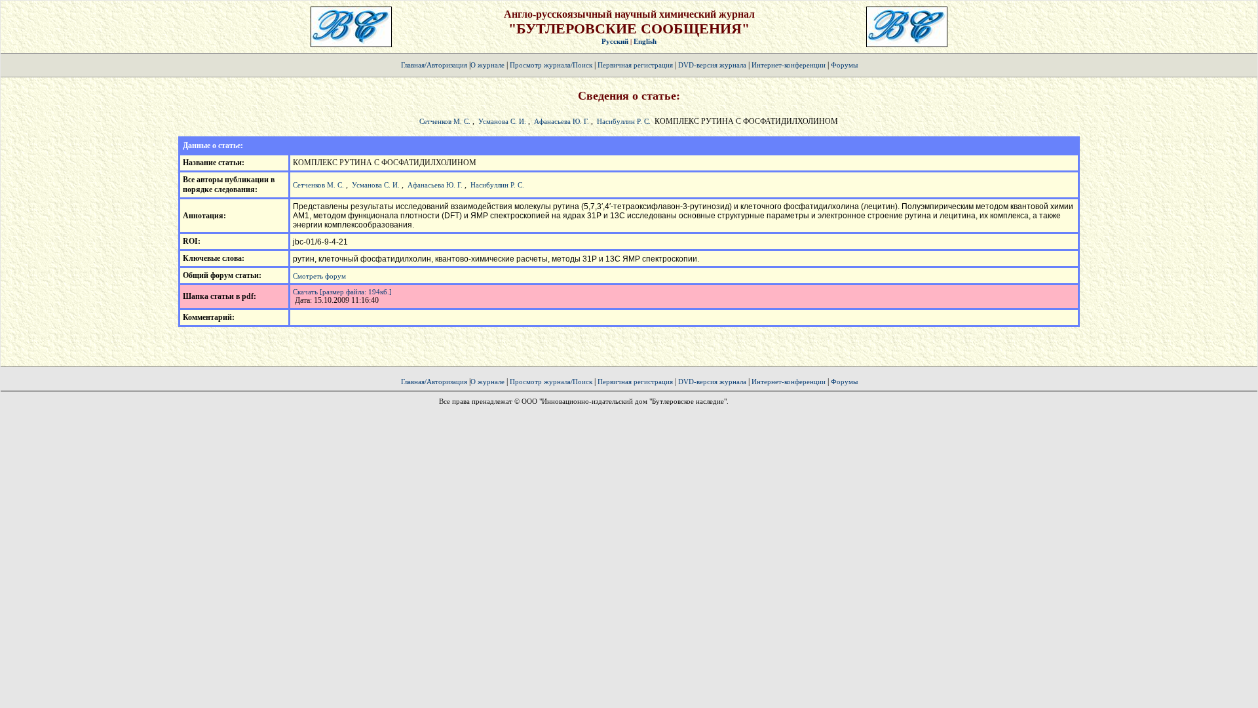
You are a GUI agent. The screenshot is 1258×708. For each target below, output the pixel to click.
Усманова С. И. (502, 121)
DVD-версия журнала (712, 65)
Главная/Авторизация (434, 65)
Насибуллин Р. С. (624, 121)
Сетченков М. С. (444, 121)
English (645, 41)
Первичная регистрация (636, 65)
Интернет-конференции (789, 65)
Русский (614, 41)
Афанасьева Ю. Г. (561, 121)
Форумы (844, 65)
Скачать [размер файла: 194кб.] (342, 292)
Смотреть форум (319, 276)
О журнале (487, 65)
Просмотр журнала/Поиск (551, 65)
